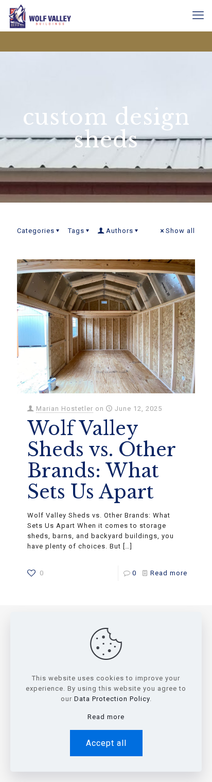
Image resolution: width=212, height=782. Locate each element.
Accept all (106, 743)
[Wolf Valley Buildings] (40, 15)
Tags (76, 231)
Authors (119, 231)
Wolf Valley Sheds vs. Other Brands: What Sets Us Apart (101, 460)
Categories (36, 231)
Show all (180, 231)
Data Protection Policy (112, 699)
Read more (168, 573)
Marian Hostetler (64, 408)
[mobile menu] (198, 15)
